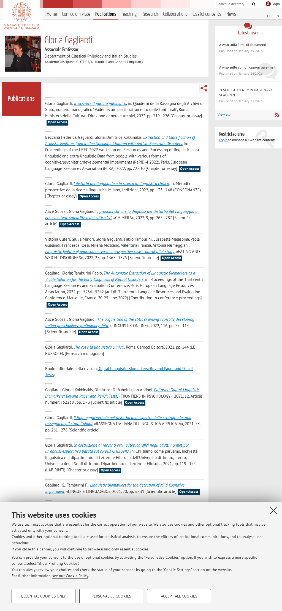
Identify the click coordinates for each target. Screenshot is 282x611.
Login (223, 140)
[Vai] (254, 4)
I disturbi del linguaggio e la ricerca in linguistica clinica (121, 183)
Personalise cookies (111, 596)
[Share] (203, 88)
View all (224, 114)
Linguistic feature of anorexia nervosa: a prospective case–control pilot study (109, 251)
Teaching (129, 14)
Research (150, 14)
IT (268, 16)
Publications (105, 14)
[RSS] (277, 115)
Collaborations (175, 14)
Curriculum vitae (76, 14)
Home (52, 14)
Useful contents (207, 14)
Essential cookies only (43, 596)
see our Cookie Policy (70, 575)
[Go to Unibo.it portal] (21, 15)
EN (277, 16)
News (231, 14)
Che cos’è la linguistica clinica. (99, 347)
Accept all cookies (179, 596)
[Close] (273, 510)
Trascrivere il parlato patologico (100, 103)
